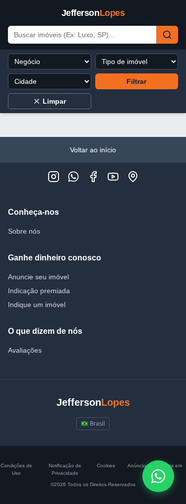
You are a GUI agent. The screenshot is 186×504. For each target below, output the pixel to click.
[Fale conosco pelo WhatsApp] (158, 476)
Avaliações (25, 350)
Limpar (54, 101)
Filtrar (136, 81)
